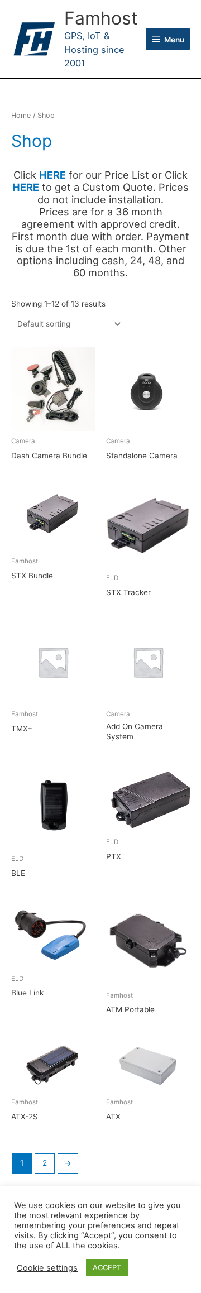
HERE (25, 187)
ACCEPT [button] (107, 1267)
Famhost (101, 18)
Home (21, 115)
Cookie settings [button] (47, 1268)
